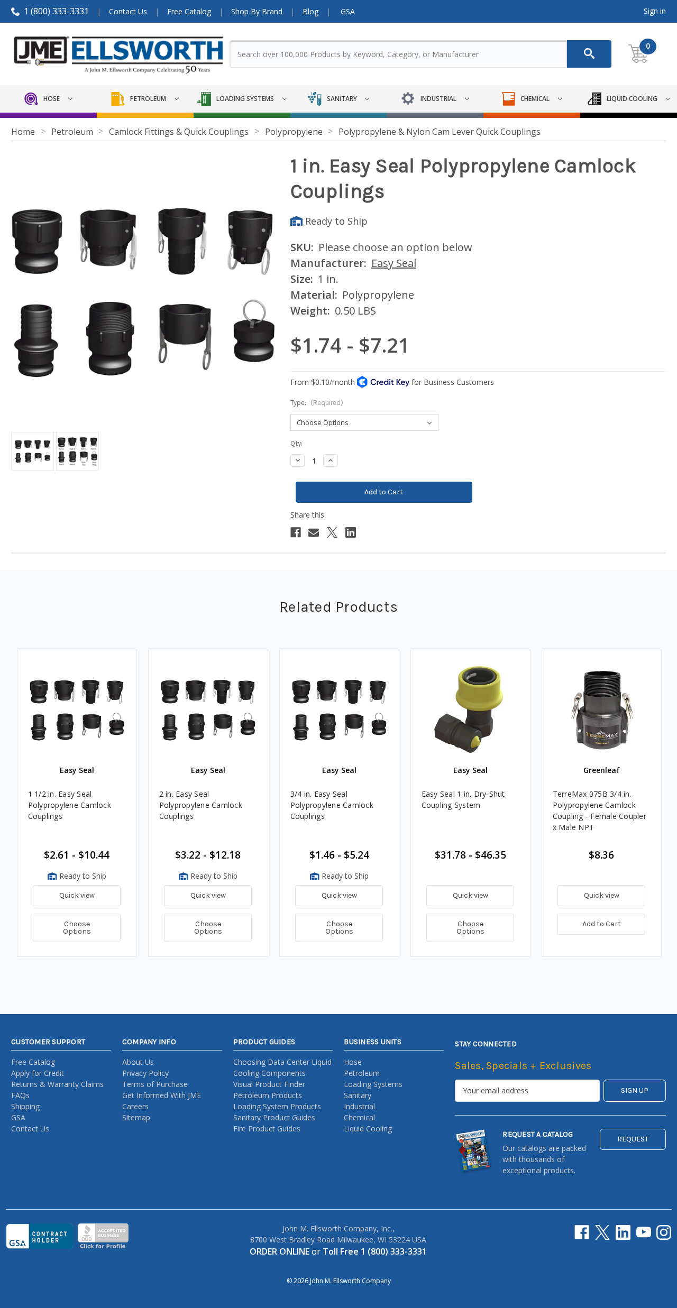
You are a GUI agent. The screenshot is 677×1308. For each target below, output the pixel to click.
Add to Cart (601, 923)
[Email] (313, 532)
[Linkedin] (350, 532)
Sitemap (136, 1117)
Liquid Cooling (368, 1128)
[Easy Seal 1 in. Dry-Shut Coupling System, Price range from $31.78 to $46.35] (470, 709)
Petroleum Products (267, 1095)
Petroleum (362, 1073)
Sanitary (357, 1095)
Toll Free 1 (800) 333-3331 (375, 1251)
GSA (348, 11)
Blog (310, 11)
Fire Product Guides (266, 1128)
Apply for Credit (37, 1073)
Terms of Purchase (155, 1084)
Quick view (77, 895)
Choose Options (77, 927)
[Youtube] (643, 1232)
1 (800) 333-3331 (56, 11)
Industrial (359, 1106)
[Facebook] (295, 532)
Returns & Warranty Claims (57, 1084)
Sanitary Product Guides (274, 1117)
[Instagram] (663, 1232)
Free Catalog (189, 11)
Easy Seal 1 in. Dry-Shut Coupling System (463, 799)
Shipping (25, 1106)
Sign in (655, 11)
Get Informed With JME (161, 1095)
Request (632, 1139)
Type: (316, 403)
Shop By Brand (256, 11)
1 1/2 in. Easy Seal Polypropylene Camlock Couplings (69, 805)
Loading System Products (277, 1106)
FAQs (20, 1095)
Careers (135, 1106)
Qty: (296, 443)
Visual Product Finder (269, 1084)
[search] (589, 54)
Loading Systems (373, 1084)
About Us (138, 1062)
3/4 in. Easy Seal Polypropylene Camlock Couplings (331, 805)
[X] (332, 532)
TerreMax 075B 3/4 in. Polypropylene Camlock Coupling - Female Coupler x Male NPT (599, 810)
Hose (353, 1062)
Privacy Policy (145, 1073)
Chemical (359, 1117)
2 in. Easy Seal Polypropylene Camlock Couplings (200, 805)
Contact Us (128, 11)
